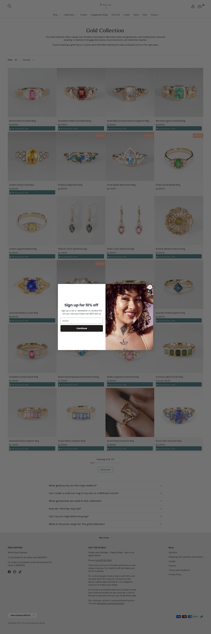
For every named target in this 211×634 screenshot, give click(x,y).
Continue (81, 328)
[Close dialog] (150, 287)
